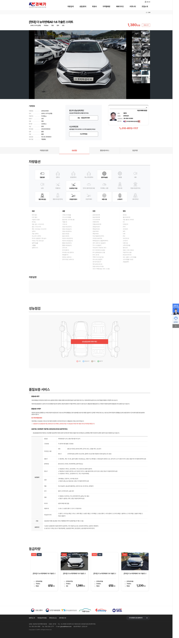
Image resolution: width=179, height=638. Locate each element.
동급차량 (135, 150)
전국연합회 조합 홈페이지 (136, 618)
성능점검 (74, 150)
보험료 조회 (146, 25)
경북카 (40, 5)
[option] (44, 571)
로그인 (148, 2)
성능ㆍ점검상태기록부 (83, 118)
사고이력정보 (83, 134)
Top (175, 326)
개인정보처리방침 (42, 618)
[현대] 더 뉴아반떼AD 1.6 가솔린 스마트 (74, 573)
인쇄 (149, 12)
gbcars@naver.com (66, 626)
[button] (31, 64)
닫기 (171, 314)
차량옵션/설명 (44, 150)
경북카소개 (32, 618)
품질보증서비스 (104, 150)
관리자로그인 (62, 618)
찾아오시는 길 (52, 618)
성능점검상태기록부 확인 (89, 342)
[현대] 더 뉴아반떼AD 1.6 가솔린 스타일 (44, 573)
